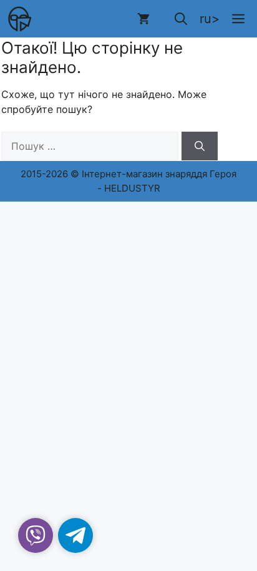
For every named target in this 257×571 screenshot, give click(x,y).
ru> (210, 18)
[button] (181, 18)
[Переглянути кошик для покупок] (143, 18)
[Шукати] (200, 146)
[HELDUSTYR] (18, 18)
